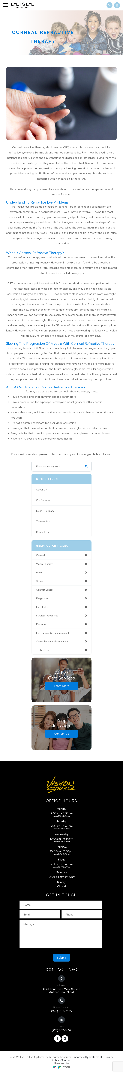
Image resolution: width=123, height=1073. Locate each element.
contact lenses (45, 589)
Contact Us (42, 532)
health (39, 572)
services (40, 581)
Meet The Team (45, 510)
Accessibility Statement (88, 1057)
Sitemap (66, 1060)
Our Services (43, 500)
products (41, 624)
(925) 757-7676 (61, 1011)
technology (42, 650)
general (40, 555)
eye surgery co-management (52, 632)
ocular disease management (52, 641)
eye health (42, 607)
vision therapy (44, 563)
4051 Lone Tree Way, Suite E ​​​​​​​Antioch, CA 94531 (61, 990)
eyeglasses (42, 598)
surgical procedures (47, 615)
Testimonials (43, 521)
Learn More (61, 686)
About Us (41, 489)
